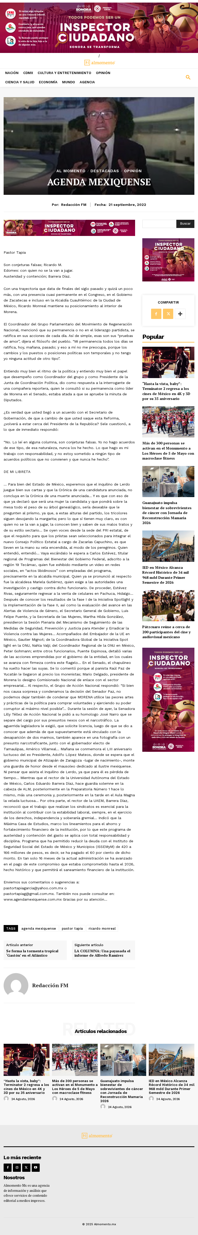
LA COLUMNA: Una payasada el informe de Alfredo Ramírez (102, 953)
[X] (168, 314)
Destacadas (104, 171)
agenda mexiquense (38, 928)
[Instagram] (17, 1168)
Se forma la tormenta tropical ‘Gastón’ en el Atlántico (32, 953)
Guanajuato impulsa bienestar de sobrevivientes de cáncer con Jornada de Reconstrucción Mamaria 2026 (167, 512)
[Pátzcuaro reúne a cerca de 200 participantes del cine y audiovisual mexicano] (168, 605)
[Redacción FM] (16, 985)
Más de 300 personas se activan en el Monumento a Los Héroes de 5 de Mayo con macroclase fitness (168, 451)
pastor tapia (72, 928)
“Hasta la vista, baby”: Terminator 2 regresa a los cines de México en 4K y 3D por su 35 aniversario (166, 391)
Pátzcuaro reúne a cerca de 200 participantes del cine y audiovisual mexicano (166, 631)
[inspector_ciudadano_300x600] (168, 750)
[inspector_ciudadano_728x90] (69, 234)
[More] (180, 314)
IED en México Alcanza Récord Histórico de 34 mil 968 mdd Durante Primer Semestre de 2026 (165, 575)
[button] (173, 77)
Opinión (133, 171)
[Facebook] (156, 314)
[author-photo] (7, 1099)
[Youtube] (36, 1168)
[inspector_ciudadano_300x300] (168, 280)
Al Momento (71, 171)
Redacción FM (73, 205)
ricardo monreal (102, 928)
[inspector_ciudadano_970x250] (99, 28)
